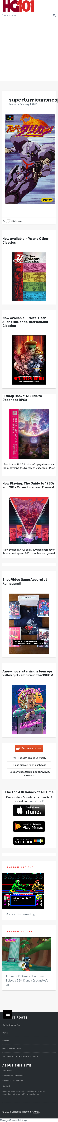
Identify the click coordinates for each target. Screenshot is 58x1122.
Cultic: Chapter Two (11, 1025)
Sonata (5, 1041)
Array (36, 1111)
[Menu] (7, 1014)
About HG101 (8, 1070)
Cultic (5, 1033)
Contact (6, 1086)
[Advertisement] (29, 50)
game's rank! (37, 801)
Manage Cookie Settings (13, 1120)
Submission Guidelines (13, 1076)
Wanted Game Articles (12, 1081)
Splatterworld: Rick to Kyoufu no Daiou (20, 1056)
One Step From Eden (11, 1048)
